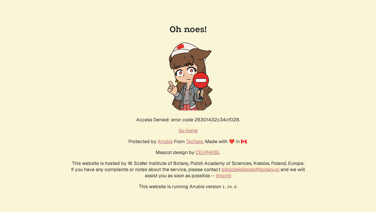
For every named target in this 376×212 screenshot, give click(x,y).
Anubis (165, 141)
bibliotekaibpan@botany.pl (250, 169)
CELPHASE (207, 152)
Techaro (194, 141)
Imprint (223, 176)
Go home (188, 130)
